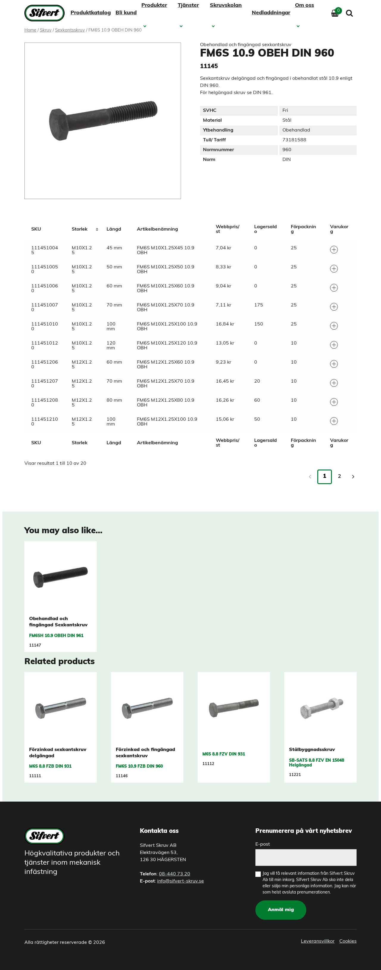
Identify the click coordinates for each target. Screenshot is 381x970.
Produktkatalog (91, 13)
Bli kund (126, 13)
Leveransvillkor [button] (318, 941)
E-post (262, 844)
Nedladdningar (271, 13)
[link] (353, 476)
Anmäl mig (281, 910)
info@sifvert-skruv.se (180, 881)
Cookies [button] (348, 941)
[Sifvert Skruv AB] (46, 13)
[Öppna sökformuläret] (349, 13)
